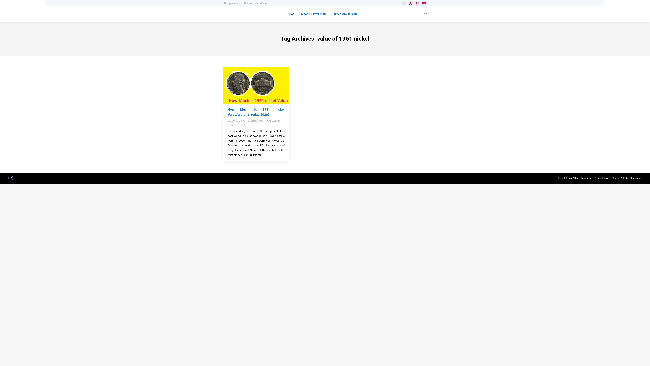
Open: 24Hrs (234, 3)
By (256, 121)
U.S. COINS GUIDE (236, 121)
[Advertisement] (323, 91)
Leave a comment (236, 125)
